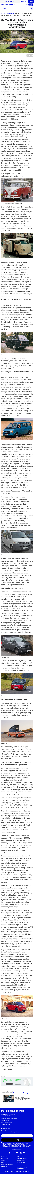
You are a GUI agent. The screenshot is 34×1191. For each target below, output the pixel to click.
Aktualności (10, 13)
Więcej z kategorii (7, 1092)
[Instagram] (13, 1152)
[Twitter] (17, 1152)
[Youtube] (24, 1152)
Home (3, 13)
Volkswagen (26, 1093)
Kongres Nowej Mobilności (21, 1167)
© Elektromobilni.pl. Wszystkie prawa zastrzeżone (17, 1171)
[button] (31, 8)
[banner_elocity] (17, 1085)
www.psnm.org (5, 1124)
